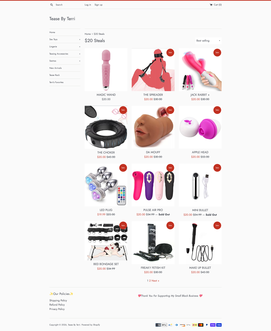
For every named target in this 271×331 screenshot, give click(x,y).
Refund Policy (57, 305)
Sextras (64, 60)
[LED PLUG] (106, 185)
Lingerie (64, 46)
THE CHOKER (106, 152)
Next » (155, 281)
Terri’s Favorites (56, 82)
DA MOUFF (153, 152)
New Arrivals (55, 68)
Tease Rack (54, 75)
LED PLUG (106, 210)
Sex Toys (64, 39)
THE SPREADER (153, 95)
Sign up (98, 4)
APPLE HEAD (200, 152)
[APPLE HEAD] (200, 127)
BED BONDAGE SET (106, 264)
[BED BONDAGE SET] (106, 240)
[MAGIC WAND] (106, 69)
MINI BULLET (200, 210)
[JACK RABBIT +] (200, 69)
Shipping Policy (58, 300)
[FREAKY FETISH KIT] (153, 242)
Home (52, 32)
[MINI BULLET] (200, 185)
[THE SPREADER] (153, 69)
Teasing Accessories (64, 53)
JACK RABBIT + (200, 95)
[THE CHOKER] (106, 127)
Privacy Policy (57, 309)
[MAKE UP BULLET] (200, 242)
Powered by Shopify (91, 324)
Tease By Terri (62, 19)
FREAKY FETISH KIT (153, 268)
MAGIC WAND (106, 95)
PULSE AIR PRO (153, 210)
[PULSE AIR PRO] (153, 185)
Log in (88, 4)
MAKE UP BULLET (200, 268)
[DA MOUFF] (153, 127)
